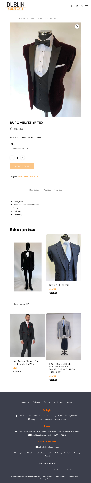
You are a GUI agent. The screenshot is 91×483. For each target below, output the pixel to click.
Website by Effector (45, 479)
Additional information (53, 190)
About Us (25, 402)
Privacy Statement (47, 476)
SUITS (20, 176)
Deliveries (36, 402)
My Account (58, 402)
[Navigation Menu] (86, 6)
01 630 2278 (61, 435)
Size (13, 144)
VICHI (15, 368)
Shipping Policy (73, 476)
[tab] (34, 190)
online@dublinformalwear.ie (48, 447)
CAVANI (52, 289)
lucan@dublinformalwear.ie (41, 435)
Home (12, 18)
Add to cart (22, 166)
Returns (47, 402)
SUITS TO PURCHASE (26, 18)
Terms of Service (60, 476)
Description (34, 190)
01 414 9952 (62, 419)
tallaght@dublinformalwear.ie (41, 419)
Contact (70, 402)
